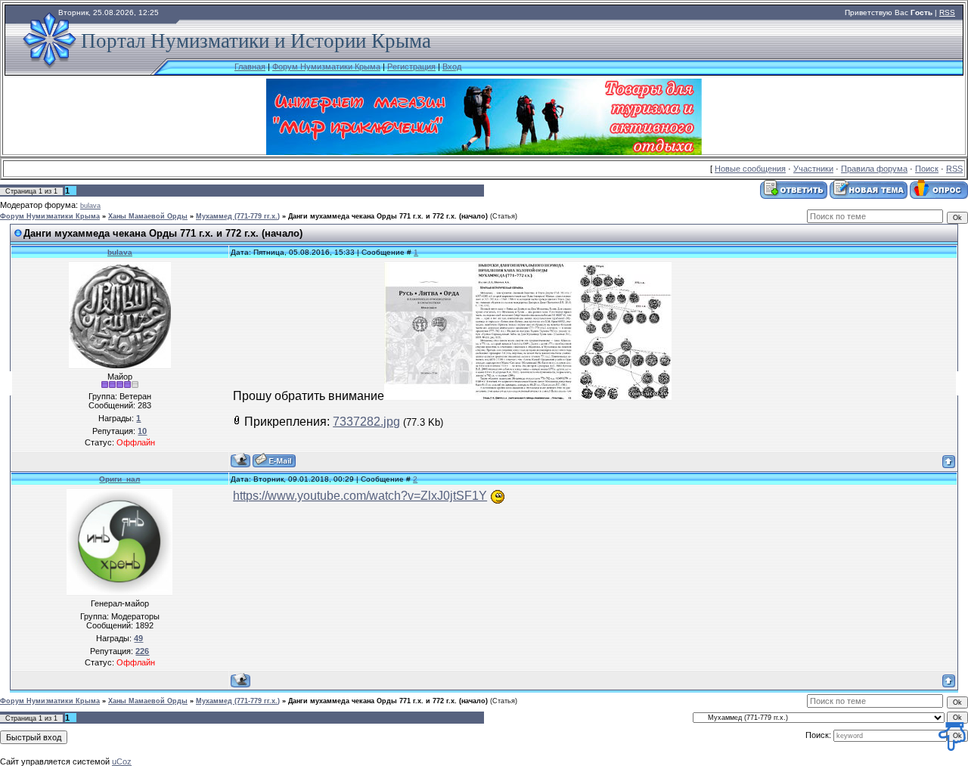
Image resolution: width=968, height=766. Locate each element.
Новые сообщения (750, 168)
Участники (813, 168)
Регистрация (411, 66)
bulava (90, 205)
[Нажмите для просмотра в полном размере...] (528, 395)
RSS (947, 12)
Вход (451, 66)
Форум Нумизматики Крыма (326, 66)
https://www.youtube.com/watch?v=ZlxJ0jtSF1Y (360, 495)
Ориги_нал (119, 479)
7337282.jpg (366, 421)
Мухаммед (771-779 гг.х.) (238, 216)
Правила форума (874, 168)
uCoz (122, 761)
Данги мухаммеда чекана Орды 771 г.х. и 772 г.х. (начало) (388, 216)
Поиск (927, 168)
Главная (249, 66)
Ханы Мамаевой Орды (148, 216)
